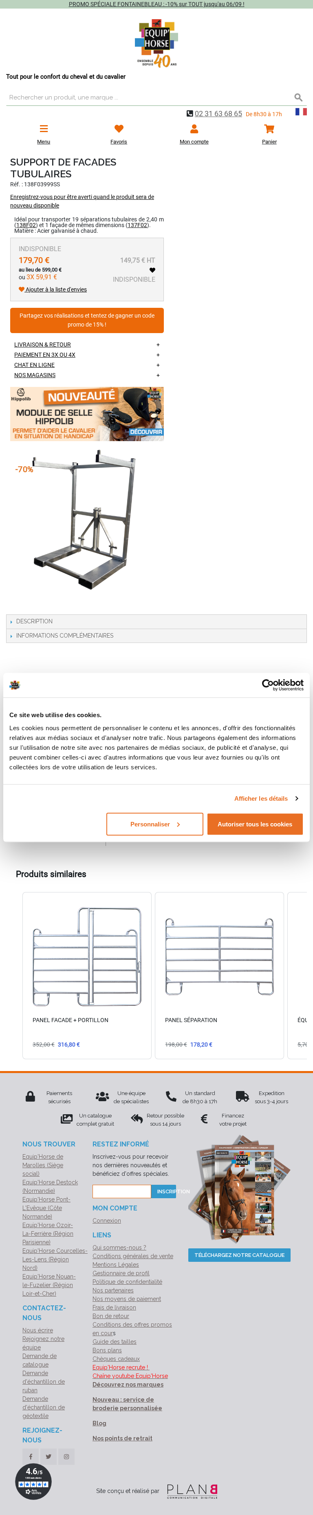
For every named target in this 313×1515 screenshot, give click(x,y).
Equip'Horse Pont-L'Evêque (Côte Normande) (46, 1208)
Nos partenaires (113, 1290)
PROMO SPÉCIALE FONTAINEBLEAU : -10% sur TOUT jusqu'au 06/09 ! (157, 4)
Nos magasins (34, 375)
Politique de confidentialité (127, 1282)
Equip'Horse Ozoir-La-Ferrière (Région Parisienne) (47, 1234)
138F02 (26, 225)
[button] (14, 975)
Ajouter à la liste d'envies (55, 289)
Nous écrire (37, 1330)
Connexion (107, 1220)
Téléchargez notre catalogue (239, 1255)
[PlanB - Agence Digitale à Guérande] (189, 1491)
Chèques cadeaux (116, 1359)
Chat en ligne (34, 365)
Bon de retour (111, 1316)
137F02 (137, 225)
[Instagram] (66, 1457)
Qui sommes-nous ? (119, 1247)
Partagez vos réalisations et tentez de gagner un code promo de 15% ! (87, 320)
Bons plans (107, 1350)
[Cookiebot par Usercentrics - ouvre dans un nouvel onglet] (268, 685)
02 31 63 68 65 (218, 113)
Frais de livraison (114, 1307)
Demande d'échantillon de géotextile (43, 1407)
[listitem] (87, 975)
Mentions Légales (116, 1264)
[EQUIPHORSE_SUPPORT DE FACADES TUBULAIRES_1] (75, 525)
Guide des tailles (115, 1341)
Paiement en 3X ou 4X (44, 354)
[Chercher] (299, 98)
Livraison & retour (42, 344)
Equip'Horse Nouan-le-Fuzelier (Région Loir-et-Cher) (49, 1285)
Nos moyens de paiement (127, 1299)
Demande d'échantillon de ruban (43, 1382)
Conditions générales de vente (133, 1256)
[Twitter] (48, 1457)
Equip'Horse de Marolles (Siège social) (42, 1165)
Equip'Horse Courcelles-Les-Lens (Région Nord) (55, 1259)
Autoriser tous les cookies (255, 823)
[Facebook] (30, 1457)
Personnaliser (150, 823)
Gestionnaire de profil (121, 1273)
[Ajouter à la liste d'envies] (152, 270)
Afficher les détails (261, 798)
